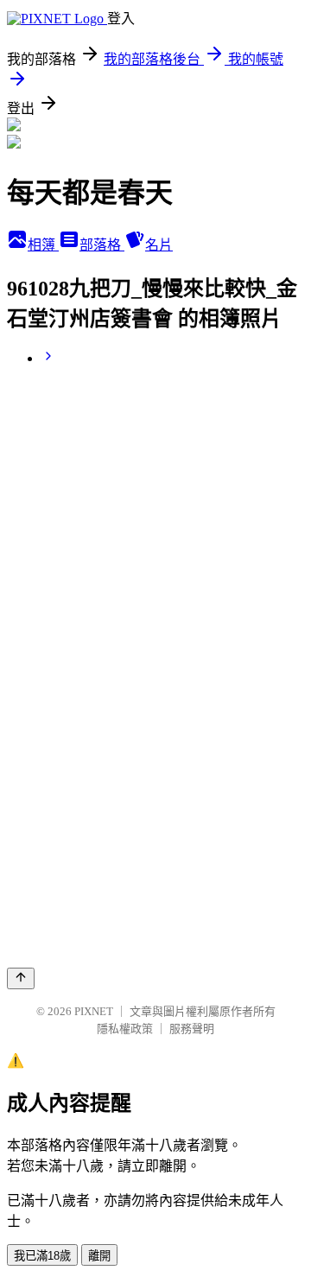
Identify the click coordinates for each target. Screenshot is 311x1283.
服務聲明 (191, 1028)
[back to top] (21, 978)
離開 (99, 1255)
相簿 (43, 245)
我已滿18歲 (42, 1255)
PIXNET (93, 1011)
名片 (159, 245)
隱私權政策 (125, 1028)
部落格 (101, 245)
